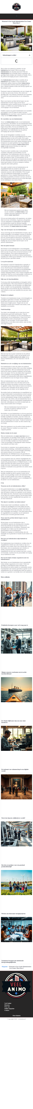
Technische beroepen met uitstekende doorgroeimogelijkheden (12, 961)
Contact (6, 1010)
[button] (16, 15)
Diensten (7, 1005)
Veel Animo (7, 1003)
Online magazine (9, 1008)
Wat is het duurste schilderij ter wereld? (13, 818)
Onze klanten (17, 1015)
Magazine (5, 966)
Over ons (7, 1007)
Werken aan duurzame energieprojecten (13, 913)
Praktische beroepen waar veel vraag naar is (14, 625)
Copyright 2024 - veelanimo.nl (17, 1019)
